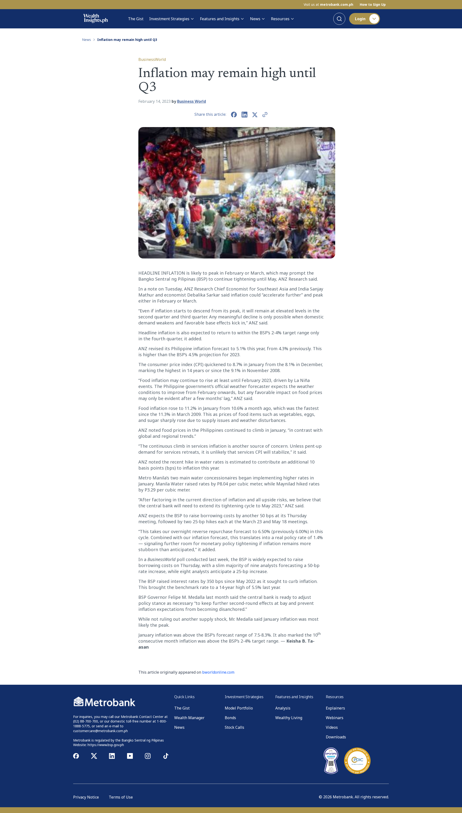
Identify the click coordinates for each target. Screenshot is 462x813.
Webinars (334, 717)
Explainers (335, 708)
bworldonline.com (218, 672)
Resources (280, 19)
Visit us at (328, 4)
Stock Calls (234, 727)
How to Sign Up (373, 4)
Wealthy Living (288, 717)
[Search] (339, 19)
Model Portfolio (239, 708)
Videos (332, 727)
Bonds (230, 717)
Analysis (282, 708)
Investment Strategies (169, 19)
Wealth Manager (189, 717)
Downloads (336, 737)
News (255, 19)
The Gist (135, 19)
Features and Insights (219, 19)
